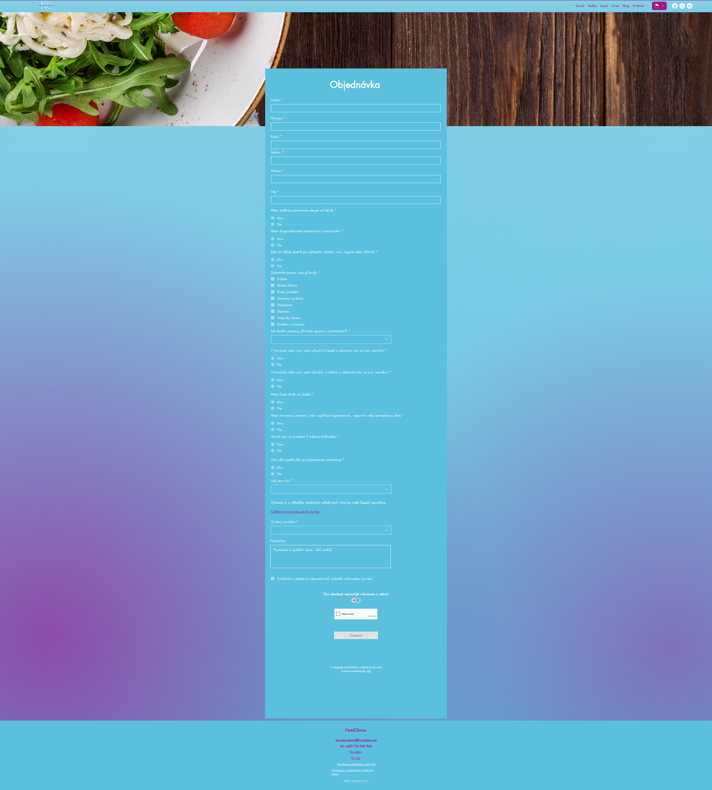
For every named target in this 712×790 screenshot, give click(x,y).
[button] (592, 6)
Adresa (276, 170)
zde (368, 671)
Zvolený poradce (283, 521)
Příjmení (277, 118)
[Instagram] (682, 6)
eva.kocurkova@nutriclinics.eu (356, 740)
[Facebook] (675, 6)
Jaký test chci (280, 480)
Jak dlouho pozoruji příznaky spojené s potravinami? (309, 331)
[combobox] (356, 179)
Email (275, 136)
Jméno (275, 99)
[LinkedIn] (689, 6)
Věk (273, 191)
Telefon (276, 152)
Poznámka (277, 540)
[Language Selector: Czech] (659, 6)
